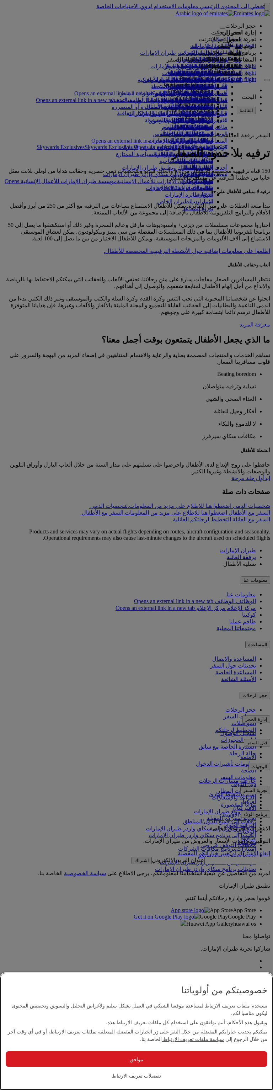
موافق (136, 1059)
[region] (136, 1031)
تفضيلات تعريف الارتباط (136, 1075)
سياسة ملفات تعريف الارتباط (193, 1038)
